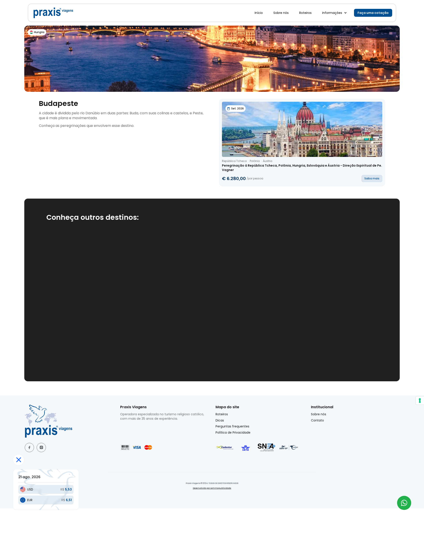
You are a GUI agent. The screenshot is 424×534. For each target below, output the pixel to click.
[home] (53, 13)
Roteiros (305, 13)
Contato (317, 420)
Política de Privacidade (233, 433)
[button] (334, 13)
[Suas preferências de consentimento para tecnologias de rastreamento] (420, 400)
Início (259, 13)
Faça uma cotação (373, 13)
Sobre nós (281, 13)
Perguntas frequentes (232, 426)
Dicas (220, 420)
